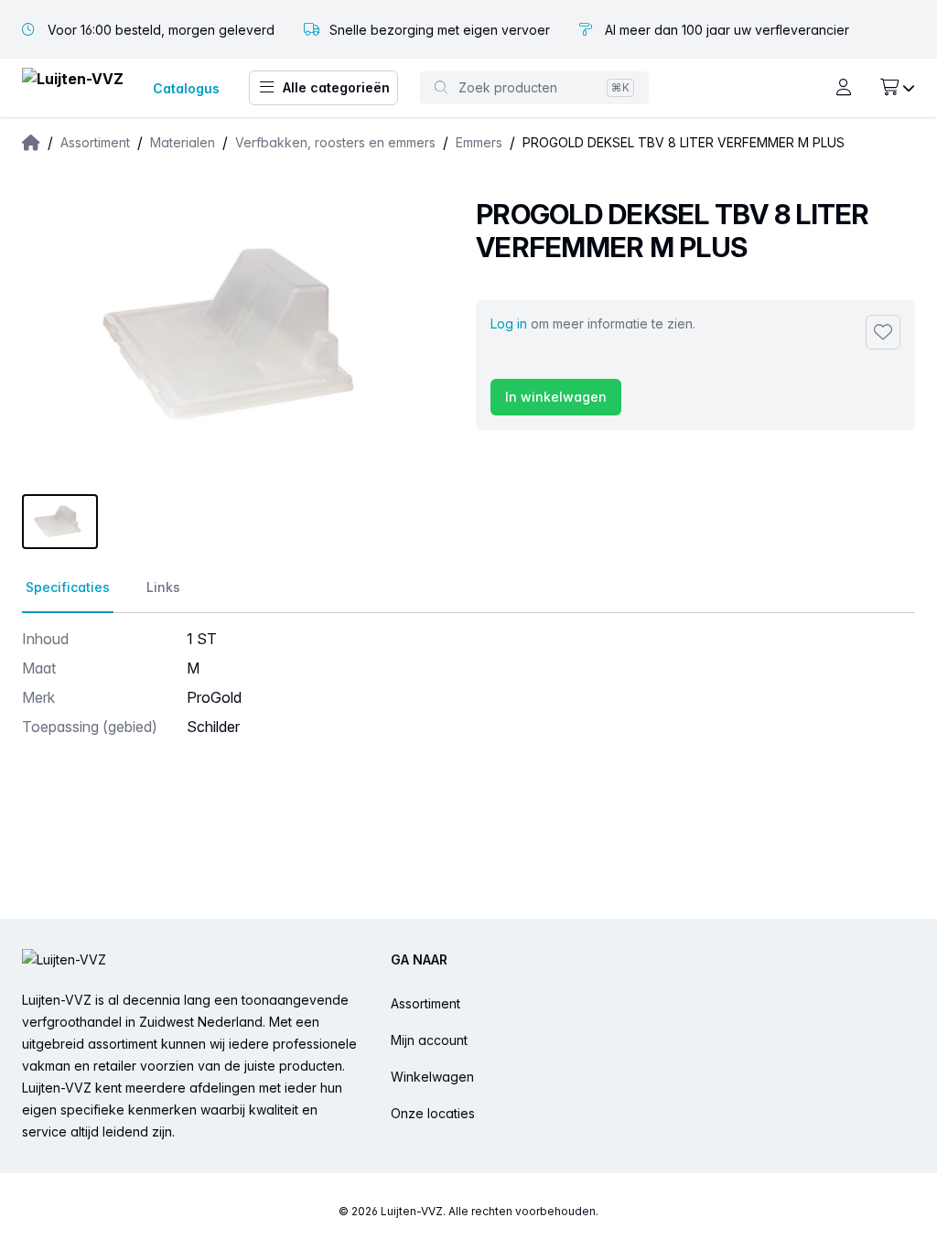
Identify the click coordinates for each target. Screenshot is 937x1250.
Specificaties (68, 587)
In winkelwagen (556, 396)
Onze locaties (433, 1113)
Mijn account (429, 1040)
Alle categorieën (336, 87)
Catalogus (186, 88)
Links (163, 587)
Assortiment (425, 1003)
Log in (508, 323)
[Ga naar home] (73, 88)
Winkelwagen (432, 1076)
